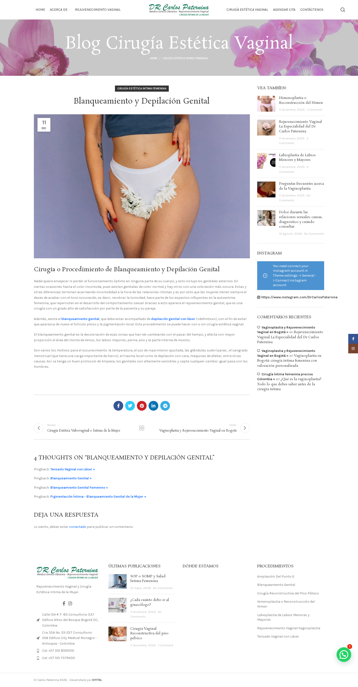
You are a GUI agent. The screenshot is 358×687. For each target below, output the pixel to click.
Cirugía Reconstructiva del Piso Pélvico (288, 593)
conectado (77, 527)
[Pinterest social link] (142, 406)
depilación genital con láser (173, 319)
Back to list (141, 428)
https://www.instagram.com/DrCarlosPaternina (299, 297)
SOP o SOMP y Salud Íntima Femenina (148, 579)
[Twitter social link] (130, 406)
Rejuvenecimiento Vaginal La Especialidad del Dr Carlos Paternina (300, 126)
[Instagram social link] (70, 603)
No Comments (314, 233)
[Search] (343, 10)
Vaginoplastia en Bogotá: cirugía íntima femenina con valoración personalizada (289, 360)
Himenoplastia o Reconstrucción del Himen (301, 100)
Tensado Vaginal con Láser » (72, 469)
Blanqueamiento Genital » (71, 478)
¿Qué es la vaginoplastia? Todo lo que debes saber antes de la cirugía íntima (289, 384)
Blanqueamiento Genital (276, 585)
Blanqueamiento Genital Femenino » (79, 487)
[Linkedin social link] (153, 406)
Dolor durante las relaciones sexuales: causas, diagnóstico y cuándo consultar (300, 219)
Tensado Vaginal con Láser (278, 636)
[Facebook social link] (118, 406)
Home (153, 58)
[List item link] (67, 650)
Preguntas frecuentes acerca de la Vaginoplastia (301, 186)
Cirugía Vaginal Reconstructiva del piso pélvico (149, 633)
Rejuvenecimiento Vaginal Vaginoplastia (288, 628)
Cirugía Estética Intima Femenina (185, 58)
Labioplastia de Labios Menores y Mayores (297, 158)
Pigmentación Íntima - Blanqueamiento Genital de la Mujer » (98, 496)
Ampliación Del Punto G (275, 576)
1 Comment (314, 109)
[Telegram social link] (165, 406)
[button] (344, 654)
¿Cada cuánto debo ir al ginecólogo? (149, 602)
